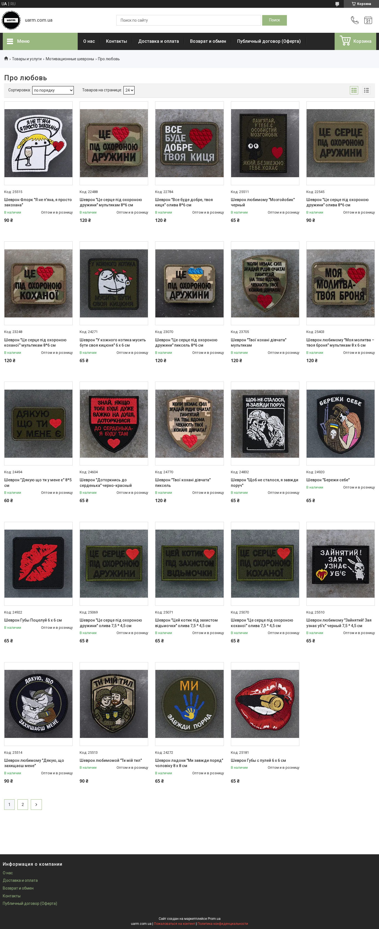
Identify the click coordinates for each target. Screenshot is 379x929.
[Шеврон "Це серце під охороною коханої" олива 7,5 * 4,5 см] (265, 564)
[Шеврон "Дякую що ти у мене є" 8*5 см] (38, 423)
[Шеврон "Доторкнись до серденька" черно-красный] (114, 423)
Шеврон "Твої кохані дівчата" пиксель (183, 483)
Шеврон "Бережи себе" (328, 480)
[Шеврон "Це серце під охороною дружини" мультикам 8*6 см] (114, 143)
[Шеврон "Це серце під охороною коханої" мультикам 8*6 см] (38, 283)
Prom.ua (214, 919)
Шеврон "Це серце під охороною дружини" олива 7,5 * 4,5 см (111, 623)
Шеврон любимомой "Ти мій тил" (111, 760)
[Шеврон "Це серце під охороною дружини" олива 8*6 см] (340, 143)
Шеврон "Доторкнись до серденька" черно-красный (106, 483)
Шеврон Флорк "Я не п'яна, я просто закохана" (38, 202)
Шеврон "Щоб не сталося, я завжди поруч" (264, 483)
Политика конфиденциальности (223, 924)
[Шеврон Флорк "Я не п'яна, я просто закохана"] (38, 143)
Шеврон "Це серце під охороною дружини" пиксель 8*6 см (186, 343)
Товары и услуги (27, 59)
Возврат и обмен (208, 41)
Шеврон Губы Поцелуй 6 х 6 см (33, 620)
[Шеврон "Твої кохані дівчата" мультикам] (265, 283)
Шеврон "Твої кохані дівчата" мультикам (258, 343)
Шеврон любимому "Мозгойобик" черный (263, 202)
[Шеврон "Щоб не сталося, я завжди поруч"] (265, 423)
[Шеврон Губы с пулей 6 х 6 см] (265, 704)
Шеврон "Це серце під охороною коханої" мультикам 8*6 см (35, 343)
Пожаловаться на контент (174, 924)
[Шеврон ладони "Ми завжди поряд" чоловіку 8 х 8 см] (189, 704)
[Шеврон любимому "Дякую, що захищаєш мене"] (38, 704)
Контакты (116, 41)
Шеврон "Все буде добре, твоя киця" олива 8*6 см (184, 202)
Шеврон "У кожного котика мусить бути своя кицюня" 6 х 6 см (113, 343)
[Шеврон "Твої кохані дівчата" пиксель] (189, 423)
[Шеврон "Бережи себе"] (340, 423)
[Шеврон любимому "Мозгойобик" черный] (265, 143)
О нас (89, 41)
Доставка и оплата (158, 41)
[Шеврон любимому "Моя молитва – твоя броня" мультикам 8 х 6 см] (340, 283)
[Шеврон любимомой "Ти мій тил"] (114, 704)
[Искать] (274, 20)
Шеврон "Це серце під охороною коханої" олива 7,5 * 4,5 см (262, 623)
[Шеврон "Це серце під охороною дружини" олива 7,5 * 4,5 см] (114, 564)
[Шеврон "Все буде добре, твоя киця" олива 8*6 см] (189, 143)
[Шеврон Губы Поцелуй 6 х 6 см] (38, 564)
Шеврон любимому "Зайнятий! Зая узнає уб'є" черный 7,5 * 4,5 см (339, 623)
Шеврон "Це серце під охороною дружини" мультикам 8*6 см (111, 202)
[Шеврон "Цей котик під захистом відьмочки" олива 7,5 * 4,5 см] (189, 564)
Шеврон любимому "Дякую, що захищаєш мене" (34, 763)
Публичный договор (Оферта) (269, 41)
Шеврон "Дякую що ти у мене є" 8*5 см (38, 483)
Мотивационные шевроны (70, 59)
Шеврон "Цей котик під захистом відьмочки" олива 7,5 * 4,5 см (186, 623)
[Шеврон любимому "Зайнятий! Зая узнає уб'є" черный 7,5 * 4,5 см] (340, 564)
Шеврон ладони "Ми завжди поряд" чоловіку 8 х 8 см (189, 763)
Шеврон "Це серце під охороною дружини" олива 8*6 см (337, 202)
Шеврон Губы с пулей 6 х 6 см (258, 760)
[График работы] (368, 20)
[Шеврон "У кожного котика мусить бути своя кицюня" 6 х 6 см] (114, 283)
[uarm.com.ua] (11, 20)
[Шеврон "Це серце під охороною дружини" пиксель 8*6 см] (189, 283)
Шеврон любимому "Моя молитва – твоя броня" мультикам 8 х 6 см (340, 343)
